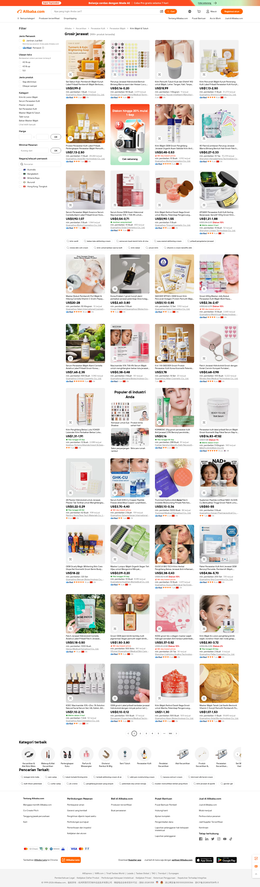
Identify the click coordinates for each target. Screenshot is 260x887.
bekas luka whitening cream (99, 241)
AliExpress (87, 873)
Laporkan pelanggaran (165, 836)
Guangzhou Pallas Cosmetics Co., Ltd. (217, 654)
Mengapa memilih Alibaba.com (37, 805)
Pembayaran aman (75, 805)
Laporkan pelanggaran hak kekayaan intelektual (172, 829)
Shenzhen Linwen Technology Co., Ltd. (217, 230)
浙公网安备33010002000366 (179, 882)
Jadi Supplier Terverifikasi (211, 822)
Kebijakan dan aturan (76, 833)
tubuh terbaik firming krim (76, 777)
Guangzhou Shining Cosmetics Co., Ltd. (218, 94)
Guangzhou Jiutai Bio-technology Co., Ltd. (85, 158)
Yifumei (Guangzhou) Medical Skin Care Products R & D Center (130, 651)
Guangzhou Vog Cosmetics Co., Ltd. (216, 579)
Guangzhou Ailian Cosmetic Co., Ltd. (172, 378)
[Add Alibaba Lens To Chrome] (71, 860)
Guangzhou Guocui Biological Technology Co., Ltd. (174, 585)
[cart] (199, 12)
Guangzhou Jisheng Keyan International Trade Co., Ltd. (130, 515)
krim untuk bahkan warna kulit (109, 248)
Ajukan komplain (162, 816)
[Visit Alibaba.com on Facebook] (201, 839)
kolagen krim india (31, 777)
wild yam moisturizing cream (142, 777)
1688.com (99, 873)
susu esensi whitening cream (169, 241)
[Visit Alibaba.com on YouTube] (225, 839)
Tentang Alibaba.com (33, 798)
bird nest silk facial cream (202, 777)
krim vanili (74, 241)
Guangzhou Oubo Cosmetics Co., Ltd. (172, 309)
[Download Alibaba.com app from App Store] (204, 860)
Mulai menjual (205, 810)
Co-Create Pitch (31, 810)
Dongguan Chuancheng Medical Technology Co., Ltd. (130, 94)
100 (170, 733)
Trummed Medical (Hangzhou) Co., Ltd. (173, 513)
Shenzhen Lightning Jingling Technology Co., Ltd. (174, 654)
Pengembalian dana (164, 822)
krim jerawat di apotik (206, 784)
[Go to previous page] (128, 733)
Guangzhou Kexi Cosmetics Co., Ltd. (82, 720)
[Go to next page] (176, 733)
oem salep (52, 777)
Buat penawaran (118, 810)
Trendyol (162, 873)
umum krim (153, 248)
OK (55, 137)
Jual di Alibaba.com (208, 805)
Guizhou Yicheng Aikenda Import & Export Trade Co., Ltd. (85, 445)
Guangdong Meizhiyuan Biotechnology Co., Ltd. (219, 314)
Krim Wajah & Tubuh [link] (139, 28)
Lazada (130, 873)
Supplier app (134, 860)
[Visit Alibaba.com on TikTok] (231, 839)
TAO (153, 873)
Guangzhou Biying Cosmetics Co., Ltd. (172, 161)
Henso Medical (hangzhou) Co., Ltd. (82, 649)
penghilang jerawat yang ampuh (99, 784)
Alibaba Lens (40, 860)
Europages (174, 873)
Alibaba (68, 28)
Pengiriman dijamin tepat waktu (81, 816)
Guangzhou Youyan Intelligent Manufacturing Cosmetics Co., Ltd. (174, 94)
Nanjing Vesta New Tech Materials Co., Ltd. (85, 515)
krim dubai (135, 248)
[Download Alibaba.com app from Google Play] (227, 860)
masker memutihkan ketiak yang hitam (171, 784)
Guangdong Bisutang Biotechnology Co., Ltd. (130, 378)
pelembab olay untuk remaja (134, 784)
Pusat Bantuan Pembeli (166, 805)
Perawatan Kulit (98, 28)
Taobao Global (142, 873)
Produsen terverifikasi (121, 805)
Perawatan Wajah (117, 28)
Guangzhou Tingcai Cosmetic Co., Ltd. (172, 225)
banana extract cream (172, 777)
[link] (256, 858)
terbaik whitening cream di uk (108, 777)
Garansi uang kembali (77, 810)
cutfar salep (56, 784)
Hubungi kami (161, 810)
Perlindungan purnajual (77, 822)
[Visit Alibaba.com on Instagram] (219, 839)
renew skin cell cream (79, 248)
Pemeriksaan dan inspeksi (79, 827)
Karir (25, 822)
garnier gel (228, 784)
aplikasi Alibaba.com (182, 860)
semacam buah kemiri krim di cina (133, 241)
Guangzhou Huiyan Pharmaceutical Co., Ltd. (219, 513)
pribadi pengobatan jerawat (202, 241)
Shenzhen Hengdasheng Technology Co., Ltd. (219, 158)
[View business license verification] (157, 882)
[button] (161, 11)
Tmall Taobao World (115, 873)
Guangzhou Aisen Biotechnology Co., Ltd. (85, 94)
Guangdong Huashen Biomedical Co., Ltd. (129, 582)
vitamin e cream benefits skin (179, 248)
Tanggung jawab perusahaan (36, 816)
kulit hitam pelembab (33, 784)
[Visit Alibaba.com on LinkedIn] (207, 839)
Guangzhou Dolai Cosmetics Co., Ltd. (127, 227)
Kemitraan (203, 827)
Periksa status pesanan (209, 816)
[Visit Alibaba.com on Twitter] (213, 839)
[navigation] (40, 381)
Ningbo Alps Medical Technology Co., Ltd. (219, 378)
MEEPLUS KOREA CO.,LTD (212, 448)
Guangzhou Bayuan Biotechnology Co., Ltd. (85, 579)
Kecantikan (81, 28)
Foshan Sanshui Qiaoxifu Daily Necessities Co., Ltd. (174, 445)
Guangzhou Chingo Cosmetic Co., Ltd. (83, 378)
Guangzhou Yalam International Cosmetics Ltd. (85, 309)
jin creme (73, 784)
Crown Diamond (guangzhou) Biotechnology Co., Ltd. (130, 309)
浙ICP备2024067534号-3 (207, 882)
